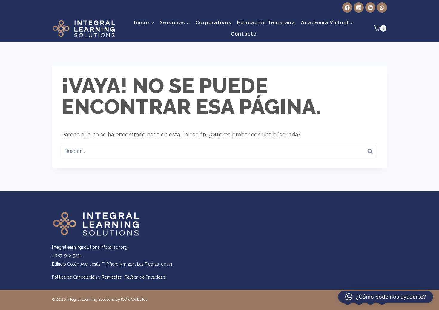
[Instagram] (359, 7)
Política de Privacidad (145, 277)
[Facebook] (347, 7)
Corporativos (213, 22)
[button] (385, 297)
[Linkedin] (370, 7)
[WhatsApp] (382, 7)
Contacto (244, 34)
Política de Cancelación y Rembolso (88, 277)
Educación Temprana (266, 22)
